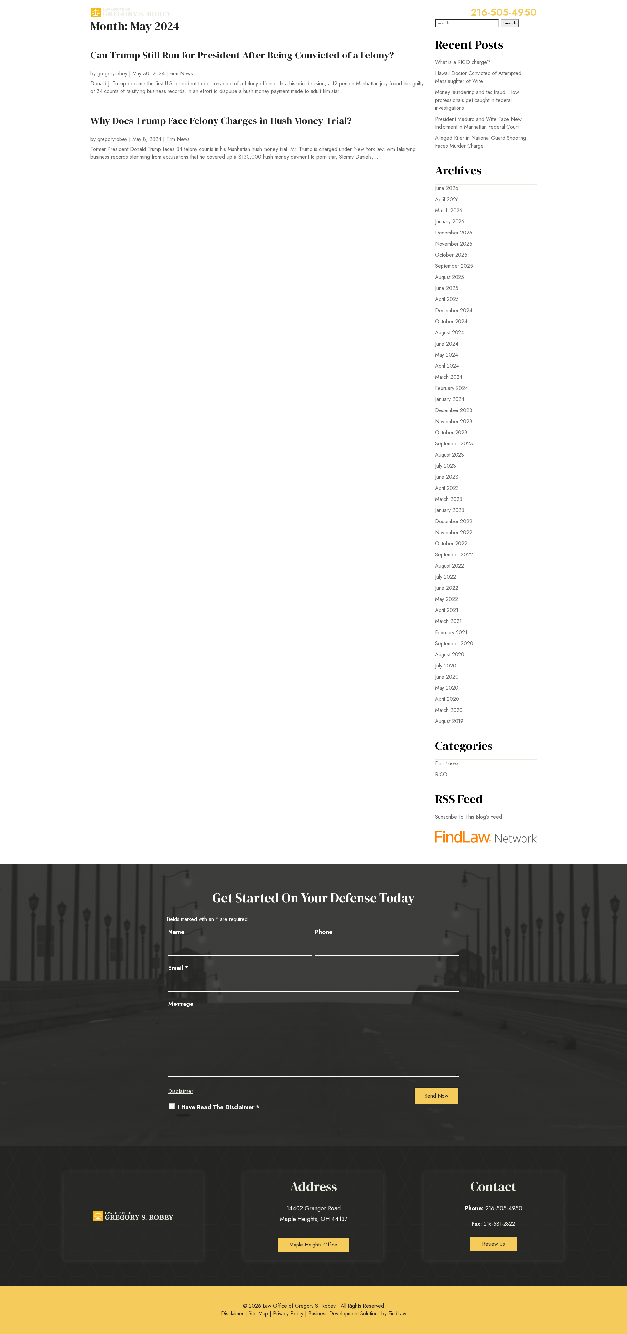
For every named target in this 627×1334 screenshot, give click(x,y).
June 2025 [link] (446, 288)
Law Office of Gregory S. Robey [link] (299, 1306)
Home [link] (251, 12)
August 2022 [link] (449, 566)
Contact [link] (374, 12)
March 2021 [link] (448, 621)
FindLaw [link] (397, 1313)
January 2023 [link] (449, 510)
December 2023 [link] (453, 410)
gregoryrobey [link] (112, 73)
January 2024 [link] (449, 399)
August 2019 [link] (449, 721)
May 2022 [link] (446, 599)
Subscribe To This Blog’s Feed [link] (468, 817)
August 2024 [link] (449, 332)
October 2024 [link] (451, 321)
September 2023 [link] (454, 443)
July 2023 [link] (445, 466)
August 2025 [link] (449, 277)
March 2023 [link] (448, 499)
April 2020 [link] (447, 699)
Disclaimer (180, 1091)
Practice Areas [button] (313, 12)
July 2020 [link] (445, 665)
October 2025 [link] (451, 255)
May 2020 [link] (446, 688)
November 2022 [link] (453, 532)
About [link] (273, 12)
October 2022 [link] (451, 543)
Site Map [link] (258, 1313)
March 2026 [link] (448, 210)
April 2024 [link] (447, 366)
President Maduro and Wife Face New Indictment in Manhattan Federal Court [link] (478, 123)
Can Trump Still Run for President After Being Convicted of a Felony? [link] (242, 55)
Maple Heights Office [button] (313, 1244)
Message (181, 1004)
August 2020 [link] (449, 654)
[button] (620, 1286)
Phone (323, 932)
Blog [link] (351, 12)
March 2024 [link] (448, 377)
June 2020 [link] (446, 677)
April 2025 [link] (447, 299)
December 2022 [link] (453, 521)
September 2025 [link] (454, 266)
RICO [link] (441, 774)
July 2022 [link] (445, 577)
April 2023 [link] (447, 488)
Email (178, 968)
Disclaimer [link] (232, 1313)
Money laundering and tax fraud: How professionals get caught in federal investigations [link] (477, 100)
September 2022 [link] (454, 554)
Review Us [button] (493, 1243)
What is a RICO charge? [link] (462, 62)
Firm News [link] (181, 73)
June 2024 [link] (446, 343)
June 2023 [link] (446, 477)
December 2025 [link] (453, 232)
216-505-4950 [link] (504, 12)
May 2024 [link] (446, 355)
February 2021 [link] (451, 632)
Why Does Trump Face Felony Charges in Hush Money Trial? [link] (221, 120)
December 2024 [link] (453, 310)
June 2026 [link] (446, 188)
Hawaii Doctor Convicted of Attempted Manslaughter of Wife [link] (478, 77)
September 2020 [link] (454, 643)
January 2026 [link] (449, 221)
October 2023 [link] (451, 432)
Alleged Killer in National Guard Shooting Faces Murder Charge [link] (480, 142)
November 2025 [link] (453, 244)
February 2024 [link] (451, 388)
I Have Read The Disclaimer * (219, 1107)
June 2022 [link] (446, 588)
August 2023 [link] (449, 454)
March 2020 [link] (449, 710)
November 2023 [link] (453, 421)
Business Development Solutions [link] (344, 1313)
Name (176, 932)
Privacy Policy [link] (288, 1313)
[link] (131, 12)
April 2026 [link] (447, 199)
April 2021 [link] (446, 610)
